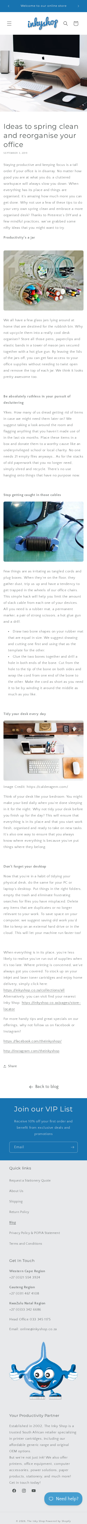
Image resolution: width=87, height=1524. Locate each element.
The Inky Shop (36, 1521)
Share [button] (12, 1066)
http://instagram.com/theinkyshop (31, 1051)
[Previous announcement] (8, 6)
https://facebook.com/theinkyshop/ (32, 1041)
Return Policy (19, 1212)
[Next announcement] (78, 6)
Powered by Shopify (58, 1521)
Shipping (16, 1201)
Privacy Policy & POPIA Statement (34, 1233)
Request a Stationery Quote (30, 1180)
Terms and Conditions (25, 1244)
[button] (9, 23)
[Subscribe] (72, 1147)
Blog (12, 1222)
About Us (16, 1191)
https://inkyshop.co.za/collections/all (34, 990)
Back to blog (47, 1086)
